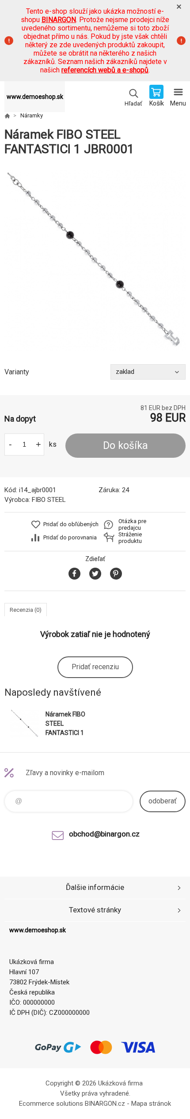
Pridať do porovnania (70, 537)
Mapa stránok (151, 1104)
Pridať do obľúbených (71, 524)
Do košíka (125, 446)
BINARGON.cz (105, 1104)
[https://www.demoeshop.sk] (7, 115)
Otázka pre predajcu (132, 524)
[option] (95, 260)
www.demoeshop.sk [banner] (35, 96)
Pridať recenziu (95, 667)
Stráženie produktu (130, 537)
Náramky (31, 115)
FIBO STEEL (49, 500)
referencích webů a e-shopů (104, 70)
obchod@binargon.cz (104, 833)
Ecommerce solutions (51, 1104)
